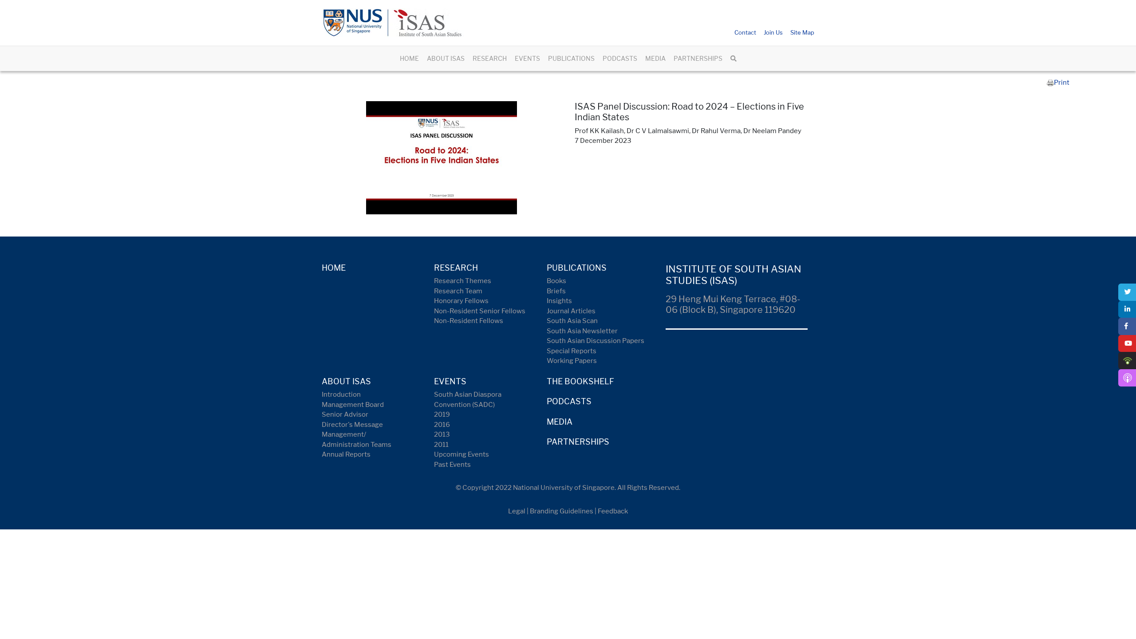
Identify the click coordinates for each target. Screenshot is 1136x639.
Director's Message (352, 425)
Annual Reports (346, 454)
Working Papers (572, 361)
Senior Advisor (345, 414)
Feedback (613, 511)
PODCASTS (620, 58)
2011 (441, 445)
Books (556, 281)
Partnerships (578, 441)
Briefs (556, 291)
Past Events (452, 465)
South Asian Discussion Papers (595, 341)
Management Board (353, 405)
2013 (442, 434)
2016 (442, 425)
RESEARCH (490, 58)
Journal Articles (571, 311)
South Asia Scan (572, 321)
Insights (559, 301)
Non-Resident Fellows (468, 321)
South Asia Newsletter (582, 331)
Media (559, 421)
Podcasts (569, 401)
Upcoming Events (461, 454)
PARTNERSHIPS (698, 58)
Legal (516, 511)
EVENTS (527, 58)
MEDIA (655, 58)
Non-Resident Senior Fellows (479, 311)
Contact (745, 32)
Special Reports (571, 351)
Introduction (341, 394)
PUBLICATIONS (571, 58)
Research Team (458, 291)
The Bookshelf (580, 381)
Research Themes (462, 281)
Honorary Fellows (461, 301)
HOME (409, 58)
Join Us (773, 32)
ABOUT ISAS (446, 58)
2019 (442, 414)
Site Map (802, 32)
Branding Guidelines (561, 511)
